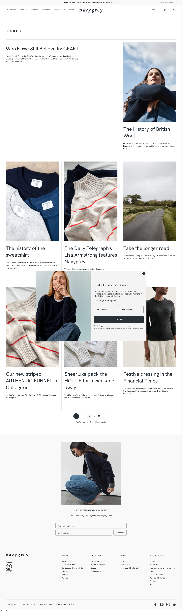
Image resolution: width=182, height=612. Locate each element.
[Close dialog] (143, 273)
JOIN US (118, 319)
